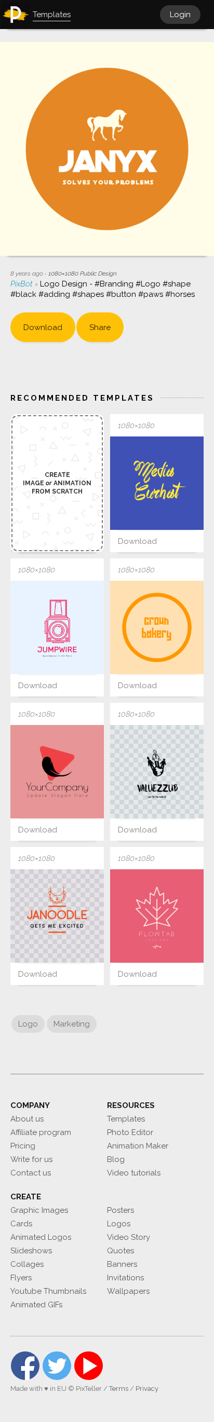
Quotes (120, 1250)
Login (180, 14)
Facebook (25, 1365)
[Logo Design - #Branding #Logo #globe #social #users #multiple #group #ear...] (157, 771)
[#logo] (157, 483)
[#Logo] (157, 627)
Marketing (72, 1024)
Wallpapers (128, 1291)
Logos (118, 1223)
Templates (126, 1119)
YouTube (88, 1365)
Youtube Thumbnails (48, 1291)
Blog (116, 1159)
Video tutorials (133, 1173)
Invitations (125, 1277)
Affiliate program (40, 1132)
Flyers (21, 1277)
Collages (27, 1264)
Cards (21, 1223)
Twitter (57, 1365)
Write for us (31, 1159)
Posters (120, 1210)
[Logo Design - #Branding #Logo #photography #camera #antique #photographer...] (57, 627)
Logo (28, 1024)
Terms (118, 1388)
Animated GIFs (36, 1304)
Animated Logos (40, 1237)
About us (27, 1119)
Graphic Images (39, 1210)
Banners (122, 1264)
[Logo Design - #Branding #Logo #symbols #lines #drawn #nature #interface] (157, 916)
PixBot (22, 284)
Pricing (22, 1146)
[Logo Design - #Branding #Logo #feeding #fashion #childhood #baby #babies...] (57, 916)
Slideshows (31, 1250)
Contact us (30, 1173)
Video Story (128, 1237)
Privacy (147, 1388)
